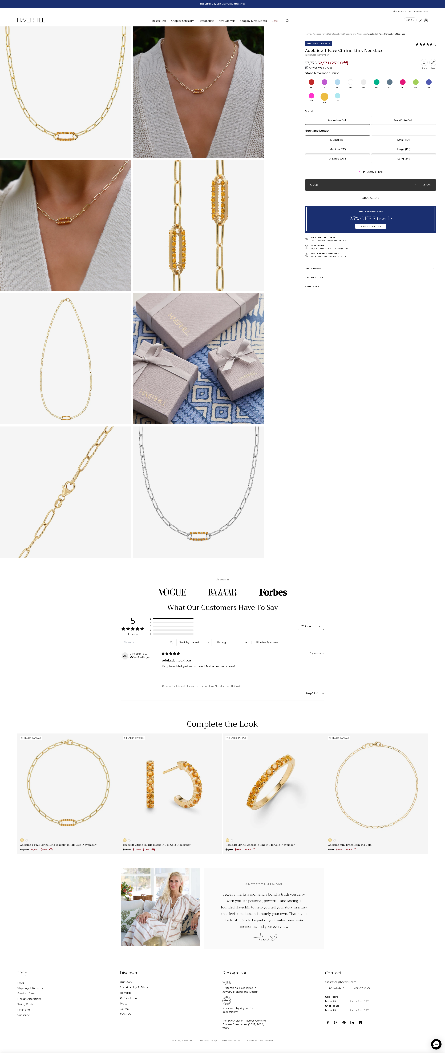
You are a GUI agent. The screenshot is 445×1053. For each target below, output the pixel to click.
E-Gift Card (127, 1014)
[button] (171, 618)
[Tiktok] (360, 1022)
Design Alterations (29, 998)
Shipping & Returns (30, 988)
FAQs (20, 982)
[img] (140, 657)
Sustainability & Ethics (134, 987)
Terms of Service (231, 1040)
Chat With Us (362, 987)
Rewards (125, 992)
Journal (124, 1009)
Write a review (310, 626)
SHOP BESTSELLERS (371, 226)
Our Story (126, 982)
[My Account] (420, 20)
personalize (373, 172)
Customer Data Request (259, 1040)
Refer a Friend (129, 998)
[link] (425, 44)
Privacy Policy (208, 1040)
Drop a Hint (370, 198)
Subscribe (23, 1015)
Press (123, 1003)
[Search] (287, 20)
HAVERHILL (188, 1040)
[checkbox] (269, 642)
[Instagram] (336, 1022)
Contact (333, 973)
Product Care (26, 993)
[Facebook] (327, 1022)
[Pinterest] (344, 1022)
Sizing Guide (25, 1004)
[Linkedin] (352, 1022)
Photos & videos (267, 642)
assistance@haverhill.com (340, 982)
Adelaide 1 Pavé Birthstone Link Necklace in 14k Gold (208, 686)
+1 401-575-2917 (334, 987)
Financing (23, 1009)
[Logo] (31, 21)
